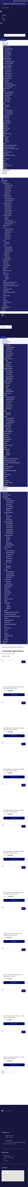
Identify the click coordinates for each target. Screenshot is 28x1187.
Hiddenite (7, 140)
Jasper (4, 160)
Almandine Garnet (9, 113)
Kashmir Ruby (8, 55)
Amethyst (5, 125)
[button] (1, 23)
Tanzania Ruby (8, 53)
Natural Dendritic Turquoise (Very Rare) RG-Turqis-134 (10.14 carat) (13, 893)
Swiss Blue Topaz (9, 93)
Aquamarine (6, 126)
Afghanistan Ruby (9, 48)
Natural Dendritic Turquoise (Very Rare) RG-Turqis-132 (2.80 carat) (13, 811)
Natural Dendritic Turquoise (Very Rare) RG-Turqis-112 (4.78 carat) (13, 687)
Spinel (4, 135)
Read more (14, 941)
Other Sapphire (8, 76)
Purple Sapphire (8, 73)
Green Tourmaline (9, 83)
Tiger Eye (5, 150)
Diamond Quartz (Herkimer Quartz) (11, 148)
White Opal (7, 106)
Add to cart (14, 694)
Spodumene (6, 136)
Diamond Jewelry (6, 170)
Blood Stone (6, 153)
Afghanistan (9, 362)
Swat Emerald (8, 60)
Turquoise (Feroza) (7, 121)
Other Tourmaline (8, 86)
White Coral (7, 120)
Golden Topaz (8, 98)
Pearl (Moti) (5, 130)
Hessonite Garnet (8, 111)
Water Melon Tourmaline (10, 85)
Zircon (4, 157)
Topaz (4, 90)
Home (3, 41)
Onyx (4, 162)
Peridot (4, 131)
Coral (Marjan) (6, 116)
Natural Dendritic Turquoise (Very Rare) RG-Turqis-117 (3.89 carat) (13, 728)
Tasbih (4, 167)
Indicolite (7, 80)
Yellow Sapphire (8, 70)
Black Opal (7, 105)
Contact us (5, 1132)
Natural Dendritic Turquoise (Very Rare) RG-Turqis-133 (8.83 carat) (13, 852)
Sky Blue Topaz (8, 95)
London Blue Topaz (9, 91)
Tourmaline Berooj (7, 78)
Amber (4, 143)
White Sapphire (8, 75)
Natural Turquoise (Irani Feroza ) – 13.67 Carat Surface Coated (13, 1057)
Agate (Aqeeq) (6, 123)
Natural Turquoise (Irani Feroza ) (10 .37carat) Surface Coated (12, 934)
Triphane (7, 141)
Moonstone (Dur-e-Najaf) (8, 146)
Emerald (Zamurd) (7, 58)
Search (2, 35)
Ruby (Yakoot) (6, 46)
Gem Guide (4, 172)
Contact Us (4, 15)
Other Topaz (7, 101)
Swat (7, 360)
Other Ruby (7, 56)
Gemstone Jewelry (7, 165)
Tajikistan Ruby (8, 50)
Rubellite (7, 81)
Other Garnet (7, 115)
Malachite (5, 163)
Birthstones (5, 43)
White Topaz (7, 100)
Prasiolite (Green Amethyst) (9, 155)
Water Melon (8, 389)
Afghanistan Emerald (9, 61)
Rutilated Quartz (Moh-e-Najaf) (10, 145)
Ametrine (5, 168)
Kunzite (6, 138)
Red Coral (7, 118)
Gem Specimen (6, 88)
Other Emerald (8, 65)
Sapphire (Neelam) (7, 66)
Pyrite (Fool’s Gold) (7, 133)
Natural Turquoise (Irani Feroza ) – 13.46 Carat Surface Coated (13, 1016)
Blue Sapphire (8, 68)
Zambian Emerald (9, 63)
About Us (4, 173)
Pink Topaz (7, 96)
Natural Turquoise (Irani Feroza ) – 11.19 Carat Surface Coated (13, 975)
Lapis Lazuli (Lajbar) (7, 151)
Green (7, 387)
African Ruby (7, 51)
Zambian (8, 364)
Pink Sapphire (8, 71)
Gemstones (5, 45)
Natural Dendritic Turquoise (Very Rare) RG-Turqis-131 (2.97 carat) (13, 769)
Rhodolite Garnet (8, 110)
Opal (4, 103)
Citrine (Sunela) (6, 128)
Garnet (4, 108)
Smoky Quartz (6, 158)
